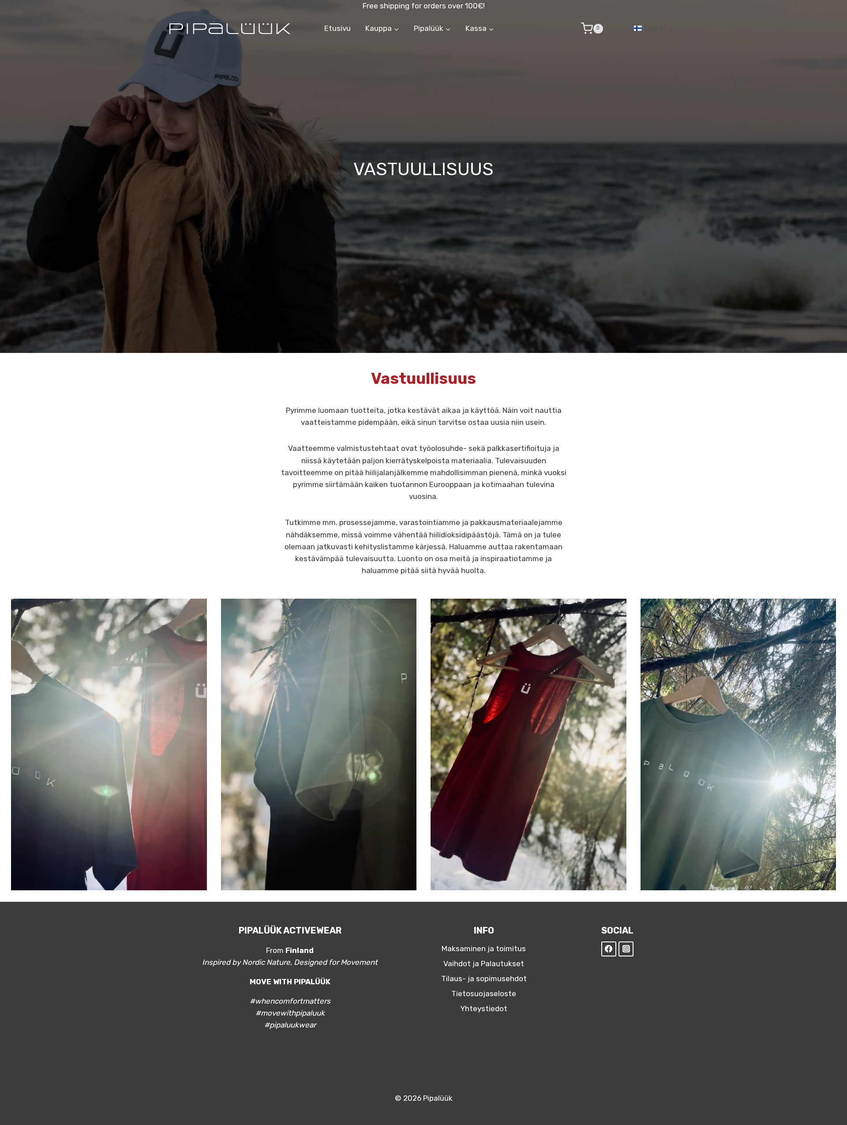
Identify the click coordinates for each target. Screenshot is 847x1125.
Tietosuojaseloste (483, 993)
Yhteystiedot (483, 1008)
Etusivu (337, 28)
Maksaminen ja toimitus (484, 948)
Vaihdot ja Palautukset (483, 963)
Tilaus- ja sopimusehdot (484, 978)
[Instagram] (625, 948)
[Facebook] (608, 948)
